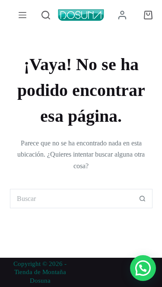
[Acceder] (122, 15)
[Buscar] (45, 15)
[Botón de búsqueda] (142, 198)
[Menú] (22, 15)
